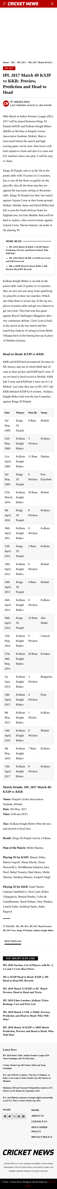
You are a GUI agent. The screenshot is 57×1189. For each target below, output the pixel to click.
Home (6, 62)
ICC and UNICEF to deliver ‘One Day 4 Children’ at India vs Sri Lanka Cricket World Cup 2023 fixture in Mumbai (27, 1078)
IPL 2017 (21, 62)
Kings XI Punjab (24, 930)
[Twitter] (9, 1116)
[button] (5, 4)
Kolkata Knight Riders (43, 930)
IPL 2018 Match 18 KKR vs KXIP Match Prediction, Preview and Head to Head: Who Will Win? (27, 250)
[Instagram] (14, 1116)
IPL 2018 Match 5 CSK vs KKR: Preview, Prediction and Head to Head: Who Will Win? (26, 1016)
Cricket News (22, 102)
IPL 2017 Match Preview (40, 926)
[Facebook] (5, 1116)
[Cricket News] (23, 4)
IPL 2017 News (9, 930)
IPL (13, 62)
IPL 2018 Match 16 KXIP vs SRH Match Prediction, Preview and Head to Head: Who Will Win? (28, 1031)
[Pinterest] (18, 1116)
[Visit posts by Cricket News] (6, 103)
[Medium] (23, 1116)
